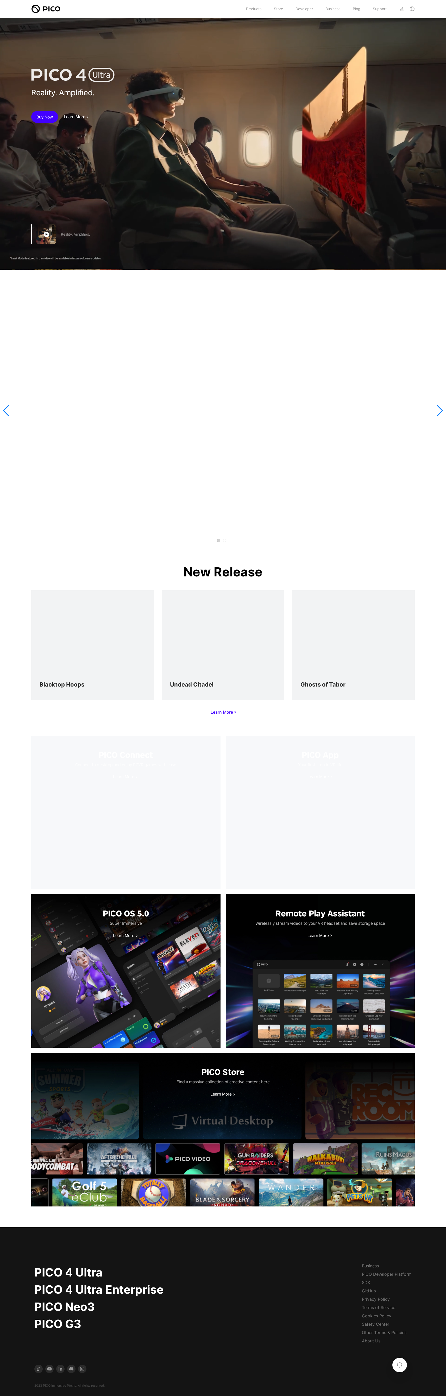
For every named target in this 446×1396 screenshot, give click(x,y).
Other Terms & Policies (384, 1332)
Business (332, 9)
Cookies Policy (376, 1315)
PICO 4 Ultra (68, 1272)
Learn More (74, 117)
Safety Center (375, 1324)
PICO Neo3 (64, 1307)
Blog (356, 9)
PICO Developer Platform (387, 1274)
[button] (6, 411)
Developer (304, 9)
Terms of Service (378, 1307)
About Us (371, 1340)
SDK (366, 1282)
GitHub (369, 1290)
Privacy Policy (376, 1299)
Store (278, 9)
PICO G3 (57, 1324)
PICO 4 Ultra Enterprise (99, 1289)
